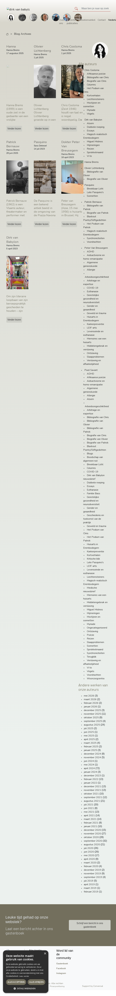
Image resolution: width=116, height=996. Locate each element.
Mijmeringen (93, 145)
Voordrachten (94, 242)
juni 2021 (89, 808)
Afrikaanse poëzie (96, 73)
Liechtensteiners (95, 99)
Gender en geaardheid (90, 307)
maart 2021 (90, 819)
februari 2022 (91, 779)
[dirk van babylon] (9, 9)
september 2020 (93, 841)
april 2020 (89, 859)
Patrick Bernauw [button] (93, 202)
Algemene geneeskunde (90, 264)
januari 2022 (90, 782)
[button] (25, 988)
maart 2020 (90, 862)
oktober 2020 (91, 837)
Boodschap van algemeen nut (93, 459)
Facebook (61, 968)
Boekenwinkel (87, 20)
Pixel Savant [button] (91, 370)
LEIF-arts (92, 327)
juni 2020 (89, 851)
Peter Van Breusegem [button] (96, 248)
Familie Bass (93, 493)
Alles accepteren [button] (16, 982)
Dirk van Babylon (12, 239)
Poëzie (90, 635)
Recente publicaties (72, 21)
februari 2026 (91, 703)
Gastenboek (62, 963)
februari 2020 (91, 866)
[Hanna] (11, 17)
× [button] (45, 953)
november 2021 (92, 790)
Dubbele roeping (95, 127)
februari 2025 (91, 746)
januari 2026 (90, 706)
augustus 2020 (92, 844)
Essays (90, 130)
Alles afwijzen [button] (36, 982)
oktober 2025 (91, 717)
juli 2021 (88, 804)
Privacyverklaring (57, 986)
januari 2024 (90, 772)
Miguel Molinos (95, 141)
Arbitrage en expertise (91, 282)
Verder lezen (14, 128)
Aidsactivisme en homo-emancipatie (94, 257)
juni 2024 (89, 761)
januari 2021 (90, 826)
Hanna (11, 46)
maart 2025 (90, 743)
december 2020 (92, 830)
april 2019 (89, 884)
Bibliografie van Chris (98, 77)
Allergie (91, 269)
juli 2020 (88, 848)
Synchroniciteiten (96, 238)
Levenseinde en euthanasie (93, 333)
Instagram (61, 973)
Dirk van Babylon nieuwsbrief (94, 477)
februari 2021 (91, 822)
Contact (102, 20)
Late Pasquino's (95, 192)
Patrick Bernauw (12, 144)
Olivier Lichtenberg (42, 48)
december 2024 (92, 753)
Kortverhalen (93, 95)
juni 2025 (89, 732)
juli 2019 (88, 880)
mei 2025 (89, 735)
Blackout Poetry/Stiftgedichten (94, 218)
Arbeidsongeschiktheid (97, 277)
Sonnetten (92, 196)
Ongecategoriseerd (97, 627)
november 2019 (92, 873)
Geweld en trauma (96, 313)
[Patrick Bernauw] (22, 17)
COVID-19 (92, 288)
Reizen (90, 148)
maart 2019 (90, 888)
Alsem (90, 123)
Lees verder (24, 976)
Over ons (61, 21)
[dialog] (25, 971)
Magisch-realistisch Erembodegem (95, 136)
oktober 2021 (91, 793)
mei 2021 (89, 812)
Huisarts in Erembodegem (91, 318)
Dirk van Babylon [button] (93, 119)
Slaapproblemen (95, 356)
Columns (91, 84)
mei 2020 (89, 855)
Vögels (90, 113)
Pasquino (40, 142)
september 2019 (93, 877)
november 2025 (92, 714)
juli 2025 (88, 728)
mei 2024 (89, 764)
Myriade (91, 110)
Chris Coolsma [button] (91, 70)
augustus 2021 (92, 801)
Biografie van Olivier (97, 179)
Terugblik (91, 656)
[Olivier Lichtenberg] (33, 17)
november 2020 (92, 833)
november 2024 (92, 757)
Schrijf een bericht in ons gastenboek (90, 925)
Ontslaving (92, 353)
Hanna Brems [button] (91, 162)
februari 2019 (91, 891)
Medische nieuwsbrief (90, 589)
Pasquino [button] (89, 185)
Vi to (89, 156)
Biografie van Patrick (97, 213)
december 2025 (92, 710)
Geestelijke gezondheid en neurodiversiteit (91, 298)
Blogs (90, 453)
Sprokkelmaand (95, 152)
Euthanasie (92, 291)
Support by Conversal (92, 986)
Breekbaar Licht (95, 188)
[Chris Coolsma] (44, 17)
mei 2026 (89, 695)
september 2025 (93, 721)
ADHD (90, 251)
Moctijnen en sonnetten (91, 104)
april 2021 (89, 815)
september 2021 (93, 797)
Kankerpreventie (95, 324)
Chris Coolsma (71, 46)
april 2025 (89, 739)
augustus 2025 (92, 724)
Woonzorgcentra (95, 678)
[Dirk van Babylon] (55, 17)
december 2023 (92, 775)
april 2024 (89, 768)
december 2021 (92, 786)
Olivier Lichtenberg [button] (94, 168)
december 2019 (92, 870)
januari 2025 (90, 750)
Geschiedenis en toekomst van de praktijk (93, 519)
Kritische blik (93, 558)
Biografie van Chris (96, 81)
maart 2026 (90, 699)
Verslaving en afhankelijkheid (92, 362)
